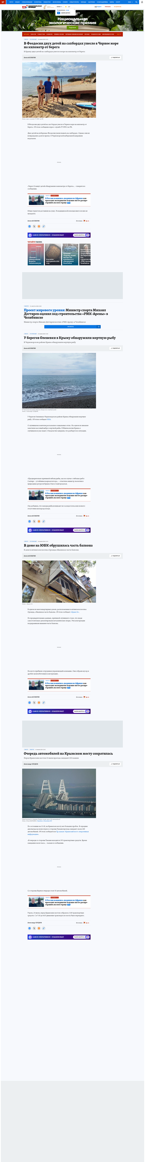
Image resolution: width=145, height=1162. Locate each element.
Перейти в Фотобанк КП (44, 821)
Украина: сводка (61, 34)
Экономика (58, 2)
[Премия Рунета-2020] (48, 7)
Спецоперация (27, 2)
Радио (98, 6)
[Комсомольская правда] (32, 6)
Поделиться (116, 57)
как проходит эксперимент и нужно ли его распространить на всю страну (66, 200)
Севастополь (77, 2)
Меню (3, 2)
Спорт (122, 2)
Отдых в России (101, 34)
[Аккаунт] (142, 2)
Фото (12, 2)
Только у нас (42, 34)
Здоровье (94, 2)
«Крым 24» (76, 612)
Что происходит (33, 39)
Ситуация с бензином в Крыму (77, 34)
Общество (48, 2)
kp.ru (87, 221)
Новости (33, 34)
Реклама (107, 6)
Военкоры (51, 34)
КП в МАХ (91, 34)
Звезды (86, 2)
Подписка (117, 6)
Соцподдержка (105, 2)
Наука (115, 2)
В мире (67, 2)
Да (58, 12)
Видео (18, 2)
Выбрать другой (66, 12)
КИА (49, 419)
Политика (39, 2)
